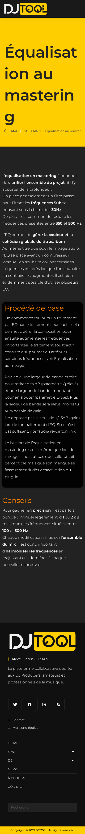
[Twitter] (14, 704)
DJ (10, 760)
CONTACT (16, 786)
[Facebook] (29, 704)
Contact (19, 720)
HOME (13, 743)
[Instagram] (43, 704)
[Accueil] (5, 131)
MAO (12, 752)
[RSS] (58, 704)
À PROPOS (16, 778)
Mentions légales (25, 727)
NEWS (13, 769)
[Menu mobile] (44, 9)
